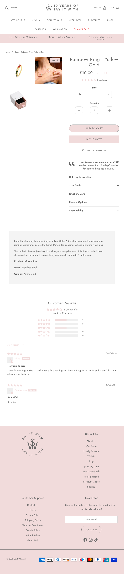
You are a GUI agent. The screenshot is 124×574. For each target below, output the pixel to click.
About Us (91, 441)
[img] (14, 354)
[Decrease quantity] (79, 110)
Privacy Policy (33, 515)
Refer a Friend (91, 476)
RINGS (110, 20)
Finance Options (78, 202)
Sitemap (91, 487)
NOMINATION (59, 29)
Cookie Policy (33, 530)
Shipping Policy (33, 520)
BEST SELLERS (17, 20)
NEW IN (36, 20)
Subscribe (91, 529)
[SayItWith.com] (62, 7)
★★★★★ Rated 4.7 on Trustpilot (100, 38)
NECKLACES (75, 20)
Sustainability (76, 210)
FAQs (33, 510)
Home (7, 52)
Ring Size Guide (91, 471)
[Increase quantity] (109, 110)
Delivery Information (80, 177)
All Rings (15, 52)
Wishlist (91, 456)
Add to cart (94, 128)
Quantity (94, 103)
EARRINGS (40, 29)
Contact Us (32, 505)
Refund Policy (33, 535)
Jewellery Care (77, 194)
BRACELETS (94, 20)
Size (94, 87)
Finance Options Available (62, 36)
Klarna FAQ (32, 540)
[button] (89, 80)
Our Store (91, 446)
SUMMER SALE (81, 29)
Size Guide (75, 185)
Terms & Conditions (32, 525)
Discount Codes (91, 481)
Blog (91, 461)
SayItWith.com (20, 558)
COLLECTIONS (54, 20)
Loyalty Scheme (91, 451)
